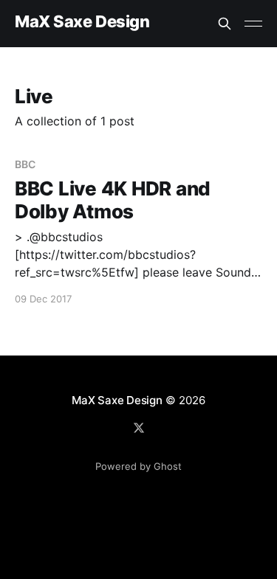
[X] (139, 428)
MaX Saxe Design (82, 22)
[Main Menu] (253, 24)
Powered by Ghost (138, 466)
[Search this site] (224, 23)
